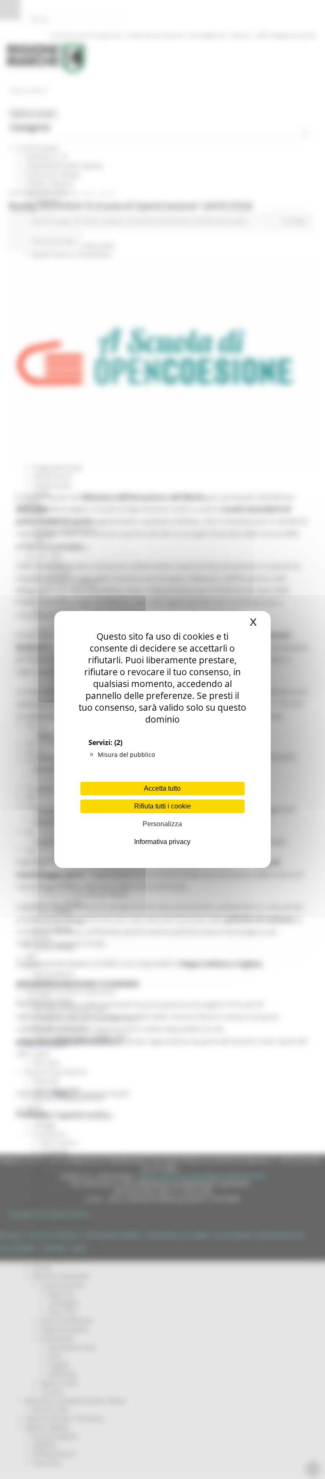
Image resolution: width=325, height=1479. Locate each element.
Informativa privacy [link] (162, 841)
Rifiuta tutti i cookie (162, 806)
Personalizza (162, 823)
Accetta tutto (162, 788)
